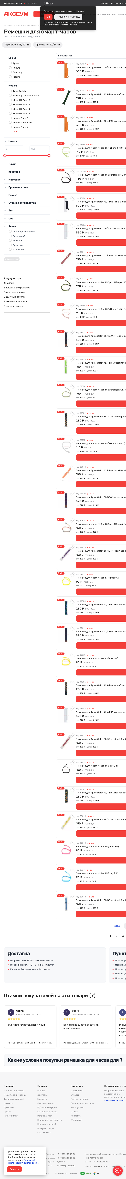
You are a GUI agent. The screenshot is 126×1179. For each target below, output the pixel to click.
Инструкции (77, 1107)
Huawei (17, 67)
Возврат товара (45, 1128)
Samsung (17, 72)
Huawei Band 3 (20, 118)
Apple (16, 63)
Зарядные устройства (17, 287)
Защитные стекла (14, 296)
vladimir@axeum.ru (114, 1100)
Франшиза (76, 1120)
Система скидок (46, 1103)
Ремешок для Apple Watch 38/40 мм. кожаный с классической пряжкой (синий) (85, 1043)
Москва (49, 3)
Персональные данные (49, 1120)
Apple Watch (19, 91)
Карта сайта (44, 1132)
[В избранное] (72, 64)
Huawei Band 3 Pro (22, 122)
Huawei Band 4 (20, 127)
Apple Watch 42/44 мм (48, 44)
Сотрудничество (80, 1099)
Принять (14, 1169)
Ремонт (104, 3)
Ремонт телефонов (14, 1090)
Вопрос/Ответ (44, 1116)
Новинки (17, 240)
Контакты (76, 1116)
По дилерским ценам (24, 231)
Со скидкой (19, 236)
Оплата (41, 1090)
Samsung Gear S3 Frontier (26, 95)
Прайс (7, 1111)
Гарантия (42, 1099)
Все (15, 131)
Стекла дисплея (13, 306)
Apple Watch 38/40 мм (17, 44)
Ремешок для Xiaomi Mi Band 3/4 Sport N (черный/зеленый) (30, 1043)
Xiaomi (16, 76)
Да (48, 16)
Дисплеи (9, 283)
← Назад (115, 926)
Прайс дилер (11, 1116)
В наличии (18, 249)
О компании (77, 1090)
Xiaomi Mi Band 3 (21, 104)
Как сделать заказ (47, 1111)
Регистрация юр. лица (82, 1103)
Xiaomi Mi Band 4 (21, 109)
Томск (107, 1166)
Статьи (74, 1111)
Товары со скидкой (14, 1099)
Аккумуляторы (12, 278)
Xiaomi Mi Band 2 (21, 100)
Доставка (42, 1095)
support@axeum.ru (66, 1166)
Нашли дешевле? (46, 1124)
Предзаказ (18, 245)
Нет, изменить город (68, 16)
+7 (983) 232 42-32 (13, 3)
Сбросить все (11, 259)
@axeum (61, 1162)
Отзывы (75, 1095)
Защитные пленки (14, 292)
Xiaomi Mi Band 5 (21, 113)
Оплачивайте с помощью (67, 1173)
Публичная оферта (47, 1107)
